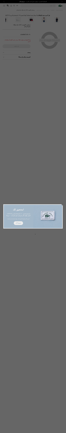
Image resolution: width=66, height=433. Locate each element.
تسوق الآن (18, 223)
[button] (62, 204)
